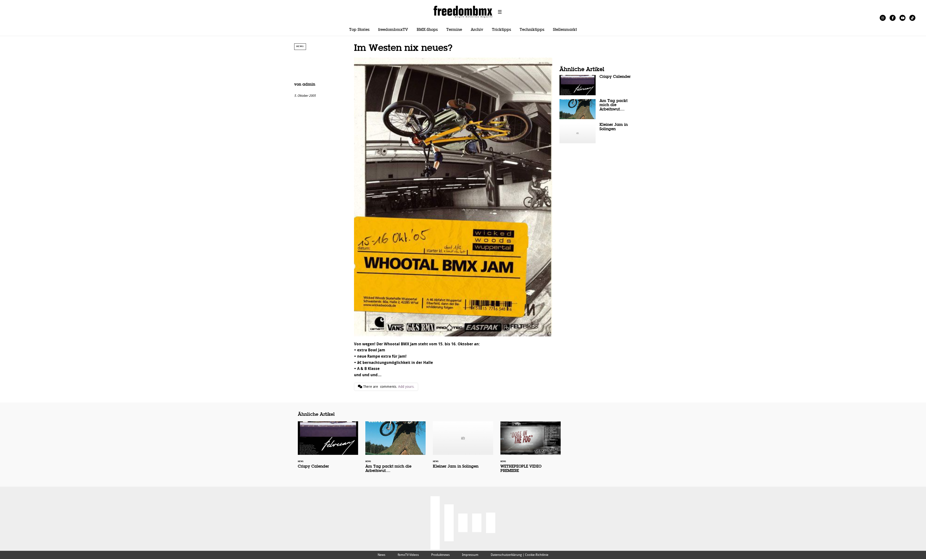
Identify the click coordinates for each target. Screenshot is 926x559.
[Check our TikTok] (912, 18)
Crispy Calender (595, 85)
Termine (454, 30)
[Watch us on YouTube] (902, 18)
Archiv (477, 30)
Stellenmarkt (565, 30)
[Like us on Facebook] (893, 18)
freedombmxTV (393, 30)
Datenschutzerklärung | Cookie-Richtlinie (519, 555)
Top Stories (359, 30)
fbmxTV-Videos (408, 555)
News (300, 46)
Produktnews (440, 555)
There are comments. (388, 387)
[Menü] (500, 11)
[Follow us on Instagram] (883, 18)
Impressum (470, 555)
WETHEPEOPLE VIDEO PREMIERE (530, 450)
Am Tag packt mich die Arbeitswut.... (595, 109)
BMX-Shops (427, 30)
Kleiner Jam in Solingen (595, 133)
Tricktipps (501, 30)
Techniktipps (532, 30)
